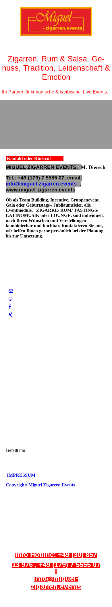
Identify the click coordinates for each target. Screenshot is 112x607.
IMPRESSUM (21, 475)
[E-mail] (11, 290)
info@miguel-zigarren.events (41, 184)
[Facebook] (10, 306)
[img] (56, 21)
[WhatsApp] (11, 298)
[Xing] (10, 314)
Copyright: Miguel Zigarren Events (40, 484)
